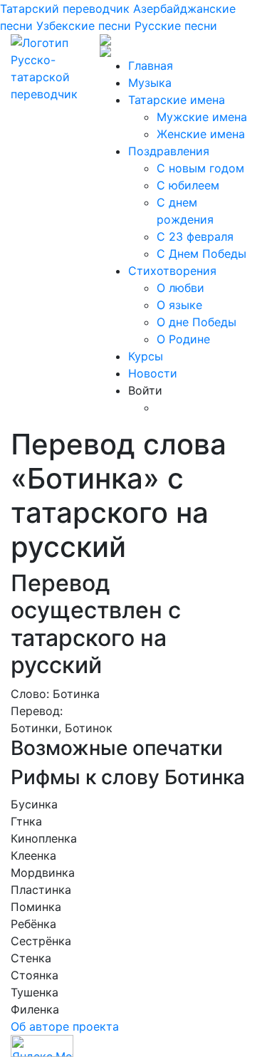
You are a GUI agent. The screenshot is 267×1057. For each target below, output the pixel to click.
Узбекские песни (83, 26)
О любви (180, 288)
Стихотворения (172, 271)
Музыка (150, 83)
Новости (152, 373)
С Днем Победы (201, 253)
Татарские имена (176, 100)
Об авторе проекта (65, 1026)
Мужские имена (202, 117)
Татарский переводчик (65, 8)
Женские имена (201, 134)
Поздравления (168, 151)
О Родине (183, 339)
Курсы (145, 356)
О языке (179, 305)
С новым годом (200, 168)
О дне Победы (196, 322)
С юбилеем (188, 185)
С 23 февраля (195, 236)
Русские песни (176, 26)
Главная (150, 65)
